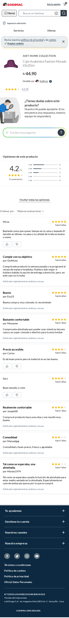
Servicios (19, 30)
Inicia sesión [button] (54, 4)
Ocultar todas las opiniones (35, 199)
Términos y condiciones (17, 564)
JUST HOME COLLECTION (39, 55)
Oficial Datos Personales (18, 581)
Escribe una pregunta (23, 132)
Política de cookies (15, 570)
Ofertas (51, 30)
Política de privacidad (16, 576)
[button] (44, 13)
